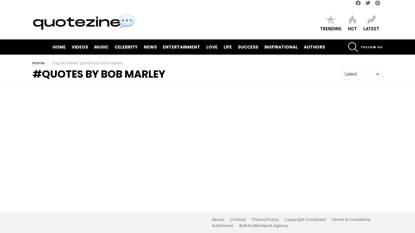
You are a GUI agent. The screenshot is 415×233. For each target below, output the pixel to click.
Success (248, 47)
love (212, 47)
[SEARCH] (353, 47)
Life (228, 47)
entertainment (181, 47)
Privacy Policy (265, 219)
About (218, 219)
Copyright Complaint (305, 219)
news (150, 47)
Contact (238, 219)
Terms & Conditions (351, 219)
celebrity (126, 47)
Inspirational (281, 47)
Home (59, 47)
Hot (352, 28)
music (101, 47)
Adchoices (222, 225)
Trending (330, 28)
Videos (80, 47)
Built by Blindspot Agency (263, 225)
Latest (371, 28)
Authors (314, 47)
